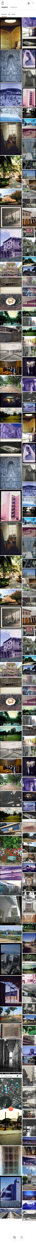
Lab (9, 14)
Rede (13, 14)
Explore (5, 7)
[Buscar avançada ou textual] (21, 1237)
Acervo (4, 14)
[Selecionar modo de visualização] (14, 1237)
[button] (28, 3)
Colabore (13, 7)
